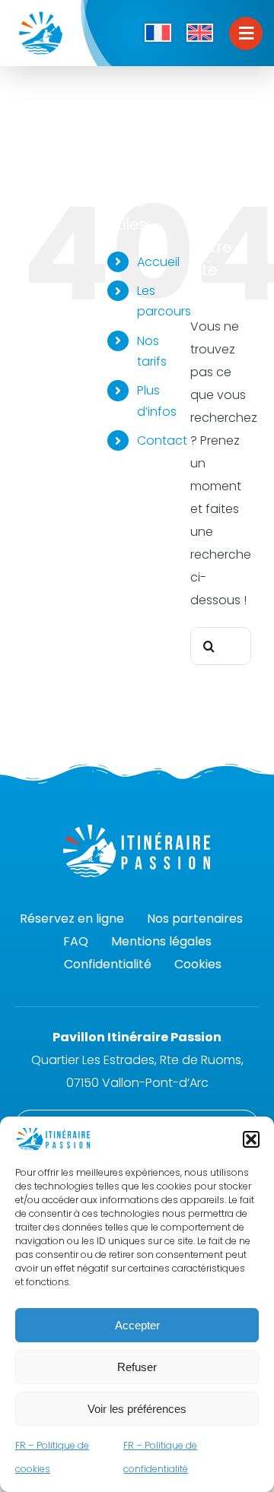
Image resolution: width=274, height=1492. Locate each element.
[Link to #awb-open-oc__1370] (246, 33)
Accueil (158, 262)
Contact (162, 440)
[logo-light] (137, 830)
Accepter (137, 1325)
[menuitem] (158, 33)
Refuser (137, 1367)
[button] (251, 1139)
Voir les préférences (137, 1408)
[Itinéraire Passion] (40, 13)
